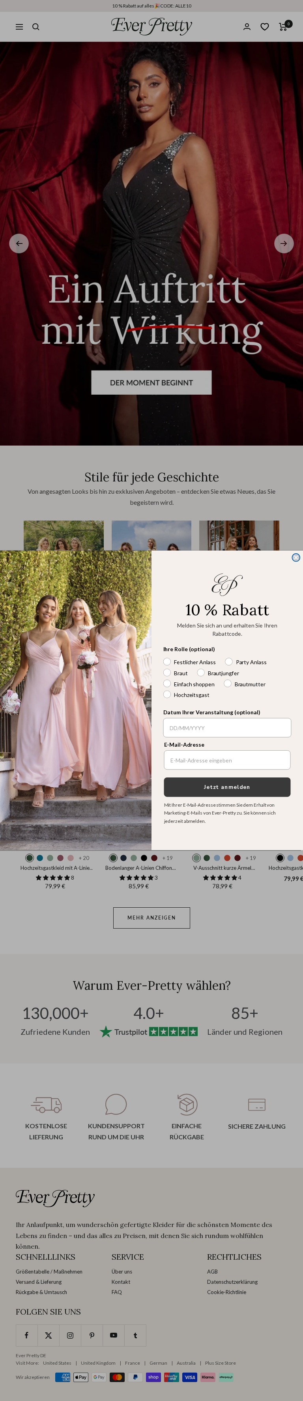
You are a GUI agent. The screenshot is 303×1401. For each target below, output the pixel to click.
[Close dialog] (296, 558)
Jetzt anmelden (227, 787)
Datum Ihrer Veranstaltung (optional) (211, 713)
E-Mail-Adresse (184, 745)
